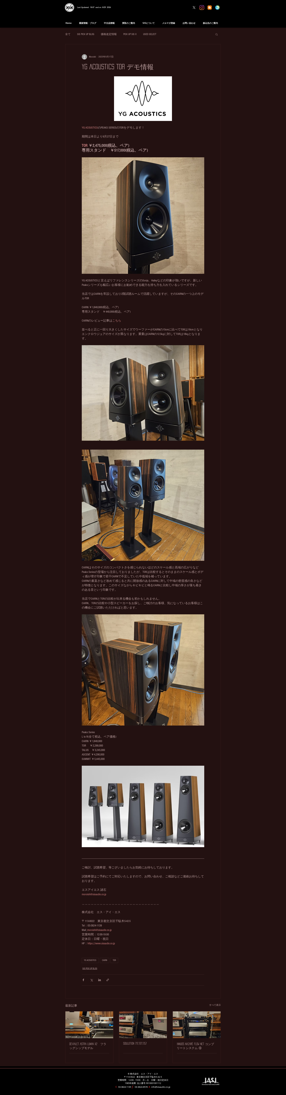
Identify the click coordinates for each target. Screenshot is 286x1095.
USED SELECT (149, 34)
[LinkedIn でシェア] (99, 979)
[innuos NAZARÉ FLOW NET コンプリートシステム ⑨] (197, 1024)
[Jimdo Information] (217, 7)
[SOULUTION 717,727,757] (143, 1024)
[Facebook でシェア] (83, 979)
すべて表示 (215, 1005)
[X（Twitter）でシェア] (91, 979)
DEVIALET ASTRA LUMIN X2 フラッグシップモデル (87, 1046)
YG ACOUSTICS (90, 960)
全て (68, 34)
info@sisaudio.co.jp (160, 1086)
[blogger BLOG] (209, 7)
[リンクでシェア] (107, 979)
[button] (216, 34)
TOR (114, 960)
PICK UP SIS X (130, 34)
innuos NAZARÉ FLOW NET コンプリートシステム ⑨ (195, 1046)
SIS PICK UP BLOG (85, 34)
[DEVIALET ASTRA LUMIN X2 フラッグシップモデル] (89, 1024)
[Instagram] (201, 7)
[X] (194, 7)
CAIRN (104, 960)
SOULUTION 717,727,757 (135, 1043)
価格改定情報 (109, 34)
